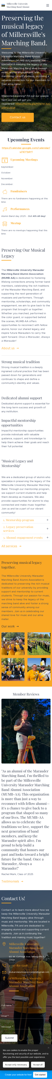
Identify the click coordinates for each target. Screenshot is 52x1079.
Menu (48, 5)
